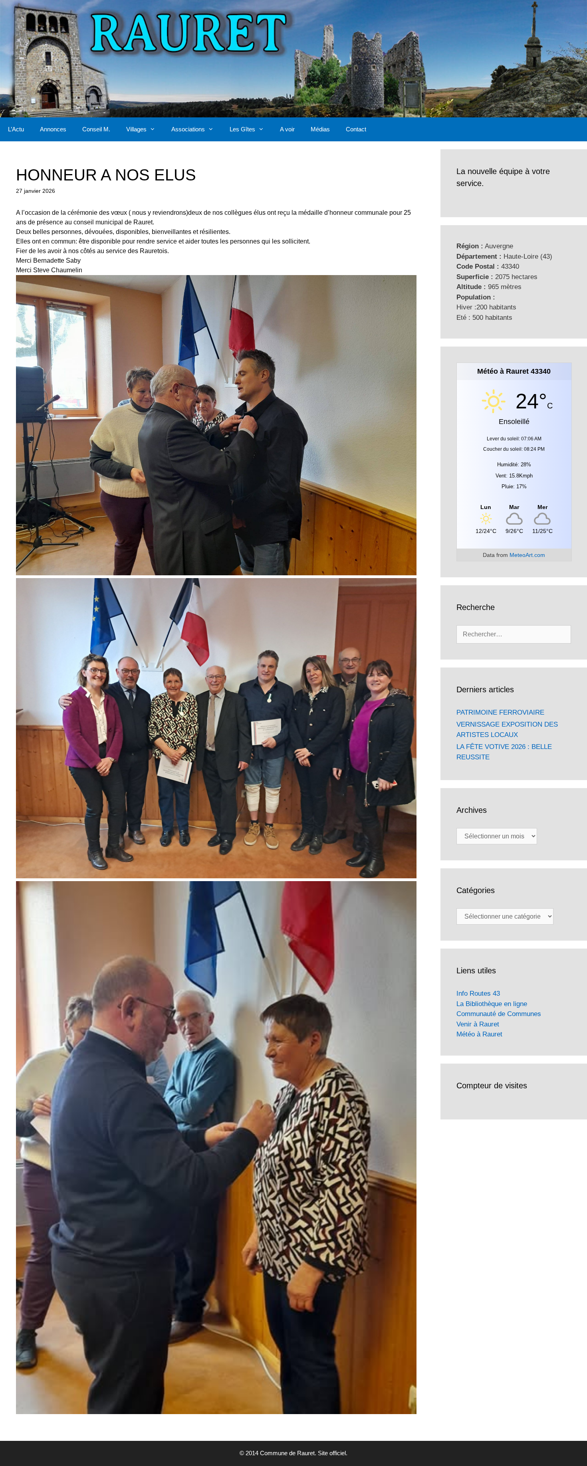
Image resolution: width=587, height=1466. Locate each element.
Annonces (53, 129)
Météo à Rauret (479, 1034)
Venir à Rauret (477, 1024)
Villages (136, 129)
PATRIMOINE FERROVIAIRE (500, 712)
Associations (188, 129)
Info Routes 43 (478, 993)
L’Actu (16, 129)
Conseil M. (96, 129)
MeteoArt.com (527, 555)
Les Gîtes (242, 129)
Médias (320, 129)
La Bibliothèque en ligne (491, 1004)
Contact (356, 129)
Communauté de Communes (498, 1014)
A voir (287, 129)
